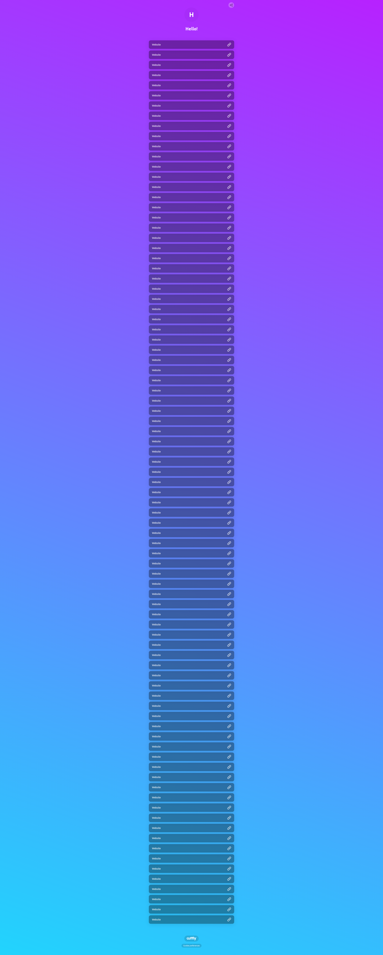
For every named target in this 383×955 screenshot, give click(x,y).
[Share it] (231, 5)
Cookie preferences (191, 946)
